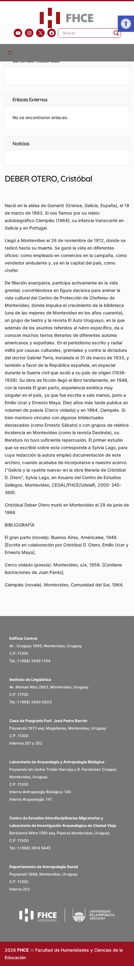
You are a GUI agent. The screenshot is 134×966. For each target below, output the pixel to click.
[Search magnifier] (116, 33)
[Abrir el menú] (10, 52)
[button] (126, 24)
